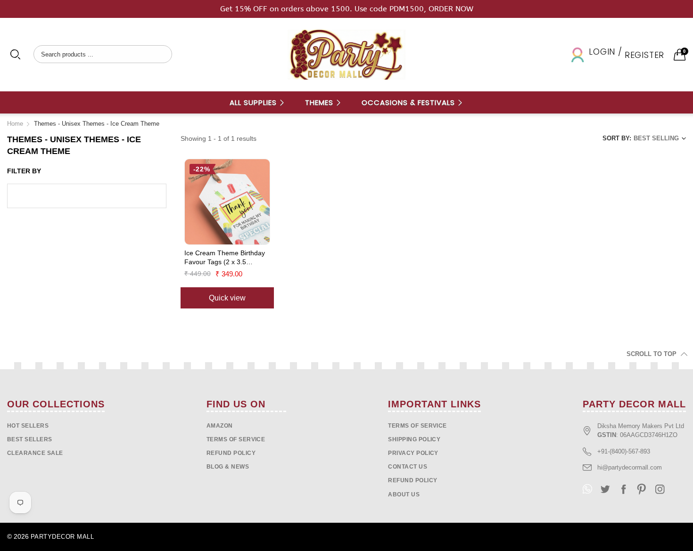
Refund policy (231, 453)
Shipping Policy (414, 439)
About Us (404, 494)
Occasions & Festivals (409, 102)
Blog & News (227, 466)
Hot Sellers (28, 425)
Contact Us (407, 466)
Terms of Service (235, 439)
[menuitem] (257, 102)
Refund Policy (412, 480)
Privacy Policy (413, 453)
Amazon (219, 425)
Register (644, 54)
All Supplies (254, 102)
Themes (320, 102)
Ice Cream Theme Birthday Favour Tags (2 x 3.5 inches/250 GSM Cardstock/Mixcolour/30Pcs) (226, 258)
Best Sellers (29, 439)
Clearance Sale (35, 453)
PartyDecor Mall (62, 536)
